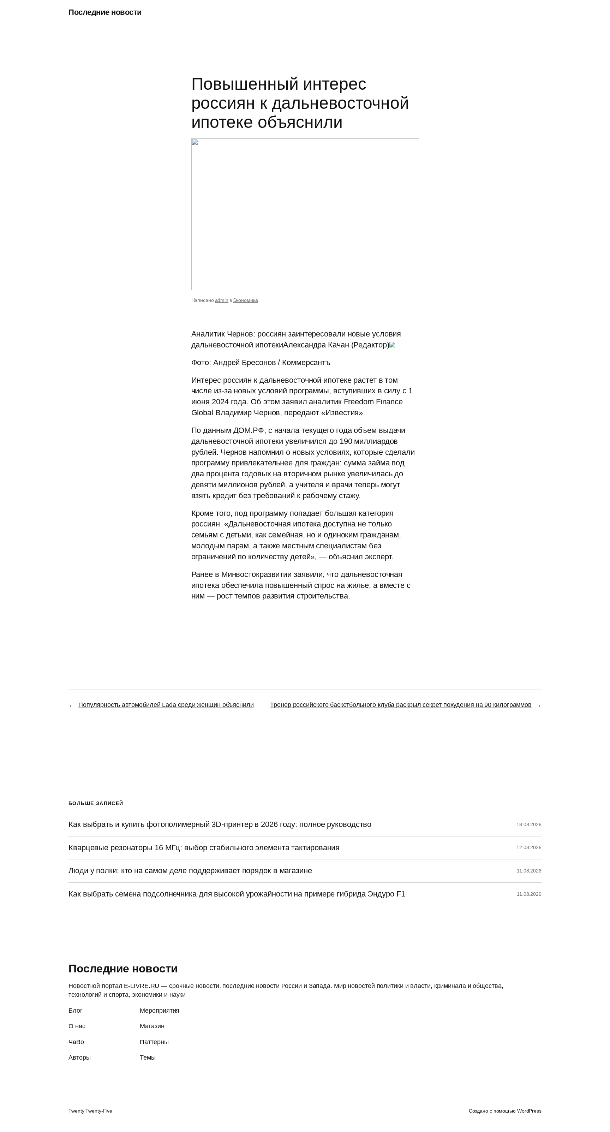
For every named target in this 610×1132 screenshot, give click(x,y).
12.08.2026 (529, 847)
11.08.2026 (529, 871)
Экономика (245, 300)
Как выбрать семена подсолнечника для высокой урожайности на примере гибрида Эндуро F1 (236, 894)
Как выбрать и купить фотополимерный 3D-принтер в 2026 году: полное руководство (219, 824)
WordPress (529, 1111)
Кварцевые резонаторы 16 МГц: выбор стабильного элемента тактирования (204, 848)
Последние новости (105, 12)
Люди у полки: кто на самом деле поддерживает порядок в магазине (190, 870)
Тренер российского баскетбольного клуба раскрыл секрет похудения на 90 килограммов (401, 704)
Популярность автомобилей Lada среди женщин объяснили (166, 704)
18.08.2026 (529, 824)
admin (222, 300)
